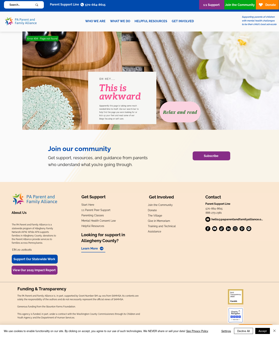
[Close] (274, 331)
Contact (213, 196)
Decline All (243, 331)
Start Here (87, 204)
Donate (152, 210)
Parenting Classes (92, 215)
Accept (263, 331)
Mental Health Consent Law (98, 220)
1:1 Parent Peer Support (95, 210)
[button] (95, 21)
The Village (155, 215)
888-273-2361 (214, 212)
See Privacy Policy (197, 331)
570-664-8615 (214, 208)
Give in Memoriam (159, 220)
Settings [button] (226, 331)
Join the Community (160, 204)
